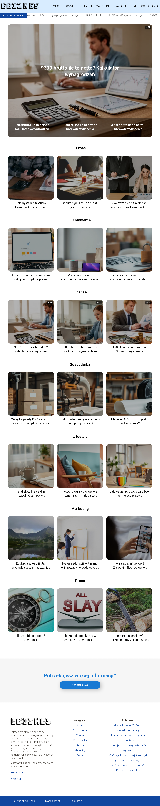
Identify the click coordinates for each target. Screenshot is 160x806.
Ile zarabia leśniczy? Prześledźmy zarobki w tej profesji (129, 638)
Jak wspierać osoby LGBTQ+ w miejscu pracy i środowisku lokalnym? (129, 494)
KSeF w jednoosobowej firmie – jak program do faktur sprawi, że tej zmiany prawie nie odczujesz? (128, 760)
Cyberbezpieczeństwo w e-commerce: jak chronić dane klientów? (129, 277)
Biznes (54, 6)
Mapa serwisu (52, 800)
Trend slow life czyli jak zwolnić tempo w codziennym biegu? (31, 494)
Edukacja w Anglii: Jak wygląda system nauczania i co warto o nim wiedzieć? (31, 566)
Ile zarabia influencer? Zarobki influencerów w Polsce (129, 566)
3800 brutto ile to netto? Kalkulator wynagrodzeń (31, 126)
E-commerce (70, 6)
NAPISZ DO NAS (80, 685)
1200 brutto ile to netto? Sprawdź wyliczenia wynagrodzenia (80, 126)
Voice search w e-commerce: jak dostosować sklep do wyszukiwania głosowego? (80, 277)
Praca (118, 6)
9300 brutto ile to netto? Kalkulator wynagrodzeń (80, 71)
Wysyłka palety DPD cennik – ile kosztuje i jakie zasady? (31, 421)
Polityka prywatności (23, 800)
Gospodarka (149, 6)
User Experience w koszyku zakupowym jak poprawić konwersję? (31, 277)
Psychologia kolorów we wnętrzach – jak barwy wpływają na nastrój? (80, 494)
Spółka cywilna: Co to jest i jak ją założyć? (80, 205)
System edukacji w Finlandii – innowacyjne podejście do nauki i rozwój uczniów (80, 566)
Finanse (87, 6)
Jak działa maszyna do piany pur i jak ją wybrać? (80, 421)
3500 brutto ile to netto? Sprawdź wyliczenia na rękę (78, 15)
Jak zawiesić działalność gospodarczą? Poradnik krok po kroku (129, 205)
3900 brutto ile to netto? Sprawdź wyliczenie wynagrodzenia (128, 126)
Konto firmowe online (128, 770)
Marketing (103, 6)
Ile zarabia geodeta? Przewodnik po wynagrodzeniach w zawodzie (31, 638)
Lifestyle (131, 6)
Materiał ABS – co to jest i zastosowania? (129, 421)
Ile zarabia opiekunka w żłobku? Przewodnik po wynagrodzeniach (80, 638)
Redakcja (16, 772)
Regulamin (76, 800)
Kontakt (15, 779)
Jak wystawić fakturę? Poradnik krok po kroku (31, 205)
